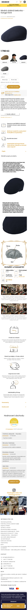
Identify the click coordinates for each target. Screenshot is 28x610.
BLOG (2, 544)
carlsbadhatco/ (7, 564)
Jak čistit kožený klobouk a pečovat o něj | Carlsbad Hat (11, 578)
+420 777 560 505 (7, 559)
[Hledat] (16, 1)
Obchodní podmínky (6, 522)
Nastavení (13, 601)
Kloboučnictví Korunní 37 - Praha (9, 533)
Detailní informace (6, 117)
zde (21, 597)
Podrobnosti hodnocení (7, 18)
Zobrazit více (14, 482)
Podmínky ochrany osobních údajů (10, 524)
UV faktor (9, 280)
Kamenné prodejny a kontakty (9, 529)
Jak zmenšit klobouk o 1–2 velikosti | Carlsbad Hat (13, 581)
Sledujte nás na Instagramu (14, 494)
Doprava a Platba (5, 525)
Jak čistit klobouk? (5, 539)
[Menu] (24, 1)
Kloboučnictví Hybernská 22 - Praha (10, 531)
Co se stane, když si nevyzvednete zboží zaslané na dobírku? (13, 547)
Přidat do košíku (14, 87)
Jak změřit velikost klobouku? (8, 537)
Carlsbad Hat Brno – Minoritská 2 (9, 535)
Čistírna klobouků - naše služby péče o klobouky (13, 550)
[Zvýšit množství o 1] (6, 86)
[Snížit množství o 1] (6, 88)
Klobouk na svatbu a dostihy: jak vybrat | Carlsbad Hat (14, 575)
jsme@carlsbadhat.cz (8, 557)
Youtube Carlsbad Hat (8, 568)
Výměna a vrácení (5, 527)
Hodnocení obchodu (14, 415)
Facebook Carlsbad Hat (9, 561)
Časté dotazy (4, 542)
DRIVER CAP (22, 276)
